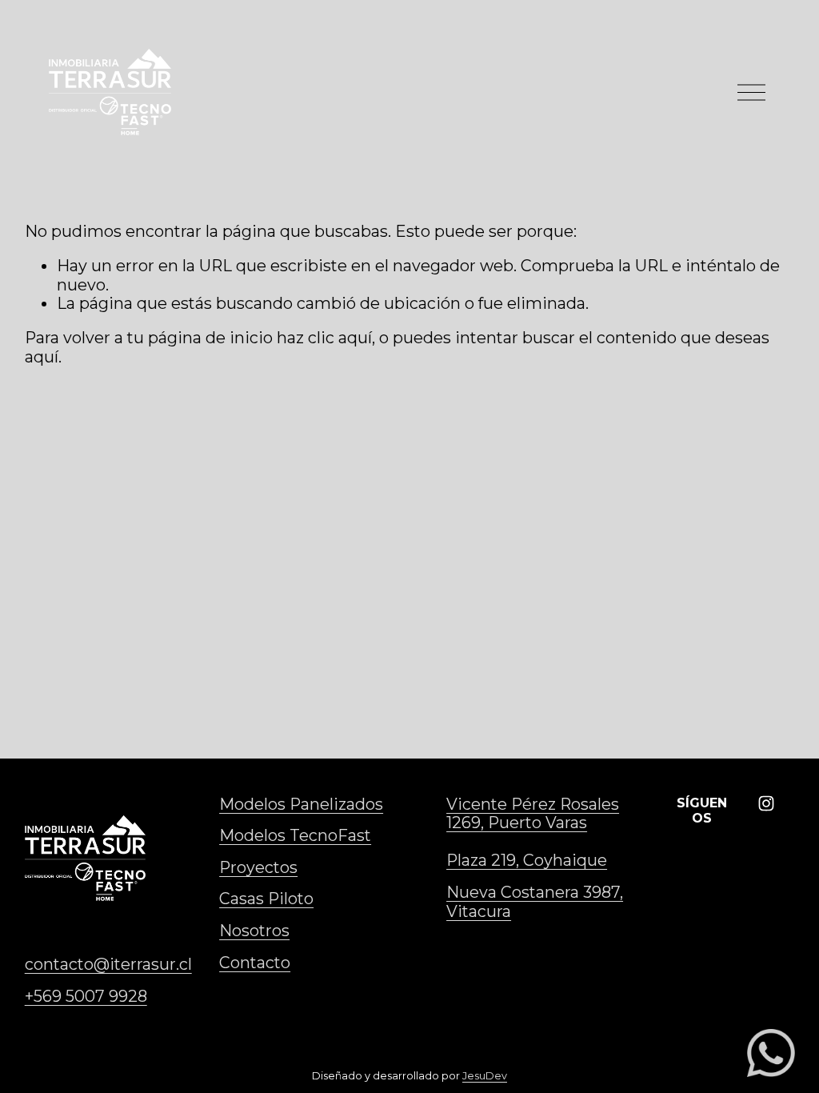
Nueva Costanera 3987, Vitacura (534, 902)
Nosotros (254, 931)
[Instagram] (766, 803)
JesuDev (484, 1076)
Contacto (254, 963)
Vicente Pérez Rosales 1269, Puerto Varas (532, 814)
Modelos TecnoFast (295, 836)
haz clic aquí (324, 337)
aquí (41, 356)
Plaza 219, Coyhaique (526, 860)
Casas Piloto (266, 899)
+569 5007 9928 (86, 996)
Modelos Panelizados (301, 804)
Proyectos (258, 868)
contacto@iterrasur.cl (108, 964)
